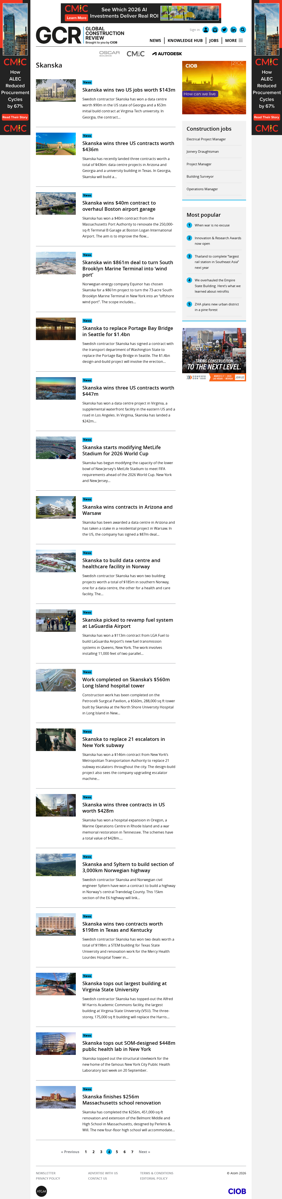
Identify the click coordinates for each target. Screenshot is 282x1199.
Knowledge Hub (185, 40)
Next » (144, 1151)
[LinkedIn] (233, 29)
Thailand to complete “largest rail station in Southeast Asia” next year (217, 262)
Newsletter (46, 1173)
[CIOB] (193, 1191)
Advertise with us (103, 1173)
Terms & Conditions (156, 1173)
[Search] (242, 29)
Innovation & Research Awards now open (218, 241)
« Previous (70, 1151)
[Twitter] (224, 29)
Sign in (195, 30)
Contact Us (97, 1178)
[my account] (205, 29)
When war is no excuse (212, 225)
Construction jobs (209, 128)
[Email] (215, 29)
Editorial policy (153, 1178)
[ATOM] (88, 1191)
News (155, 40)
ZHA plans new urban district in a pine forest (217, 307)
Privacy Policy (48, 1178)
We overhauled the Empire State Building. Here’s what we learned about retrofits (218, 286)
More (231, 40)
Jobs (214, 40)
